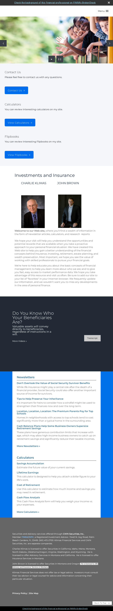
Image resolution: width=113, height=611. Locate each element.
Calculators (25, 457)
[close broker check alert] (109, 2)
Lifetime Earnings (28, 472)
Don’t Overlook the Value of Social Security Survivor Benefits (53, 383)
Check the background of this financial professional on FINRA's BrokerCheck (55, 2)
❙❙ (60, 59)
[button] (103, 11)
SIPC (31, 537)
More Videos (19, 341)
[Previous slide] (3, 43)
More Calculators (28, 512)
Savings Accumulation (30, 463)
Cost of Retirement (28, 485)
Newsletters (25, 377)
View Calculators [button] (18, 122)
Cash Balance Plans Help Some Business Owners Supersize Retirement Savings (52, 427)
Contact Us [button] (15, 90)
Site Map (33, 593)
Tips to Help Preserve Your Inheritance (40, 398)
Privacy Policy (19, 593)
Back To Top (100, 603)
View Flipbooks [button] (18, 155)
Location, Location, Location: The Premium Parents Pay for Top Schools (55, 412)
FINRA (25, 537)
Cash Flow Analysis (28, 497)
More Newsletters (28, 446)
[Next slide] (109, 43)
